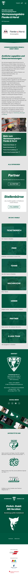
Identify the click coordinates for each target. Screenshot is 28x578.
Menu (25, 3)
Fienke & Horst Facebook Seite (10, 152)
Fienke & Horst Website (8, 145)
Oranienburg (16, 112)
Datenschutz (17, 538)
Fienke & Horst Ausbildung (9, 149)
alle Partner (14, 184)
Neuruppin (22, 112)
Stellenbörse (14, 207)
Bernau (5, 114)
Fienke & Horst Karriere (8, 147)
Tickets (18, 3)
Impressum (10, 538)
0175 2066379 (16, 382)
